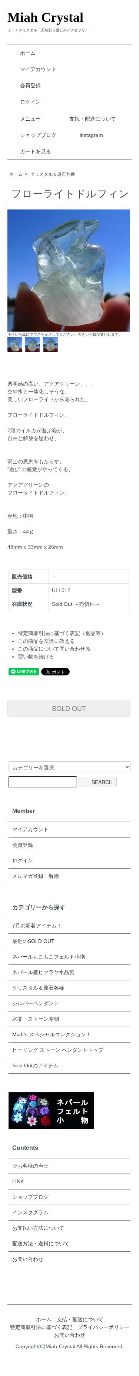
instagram (91, 135)
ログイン (30, 102)
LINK (18, 1181)
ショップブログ (38, 135)
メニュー (30, 119)
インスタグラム (30, 1212)
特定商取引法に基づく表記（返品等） (62, 633)
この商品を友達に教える (46, 641)
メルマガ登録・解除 (35, 876)
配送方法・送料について (40, 1243)
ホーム (28, 53)
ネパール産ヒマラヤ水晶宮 (43, 972)
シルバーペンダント (35, 1003)
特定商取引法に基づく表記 (41, 1327)
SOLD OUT (69, 708)
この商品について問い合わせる (54, 649)
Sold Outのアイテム (35, 1065)
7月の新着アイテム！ (37, 926)
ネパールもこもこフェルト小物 (48, 957)
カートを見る (35, 151)
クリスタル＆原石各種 (52, 174)
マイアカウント (38, 69)
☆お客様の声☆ (30, 1166)
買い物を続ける (36, 657)
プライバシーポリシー (103, 1327)
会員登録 (30, 85)
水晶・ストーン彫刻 (35, 1019)
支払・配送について (92, 119)
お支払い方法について (38, 1228)
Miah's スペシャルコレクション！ (51, 1034)
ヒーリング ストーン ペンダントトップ (57, 1050)
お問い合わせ (27, 1259)
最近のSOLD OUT (33, 941)
